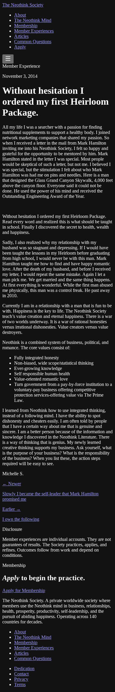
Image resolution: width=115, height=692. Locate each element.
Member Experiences (34, 30)
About (20, 14)
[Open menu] (8, 59)
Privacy (21, 679)
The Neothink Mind (32, 20)
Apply (20, 46)
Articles (21, 36)
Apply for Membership (23, 590)
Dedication (24, 668)
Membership (25, 25)
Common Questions (32, 41)
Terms (20, 684)
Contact (21, 673)
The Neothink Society (22, 4)
